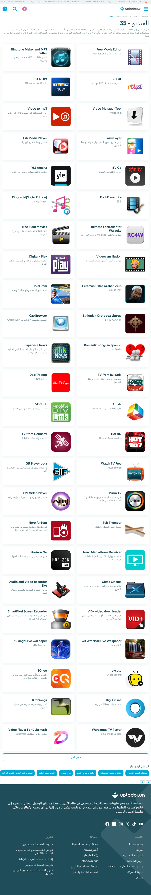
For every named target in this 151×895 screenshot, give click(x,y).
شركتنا (139, 850)
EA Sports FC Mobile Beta (73, 2)
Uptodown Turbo (84, 866)
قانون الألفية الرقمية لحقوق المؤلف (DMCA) (33, 872)
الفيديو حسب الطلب (47, 773)
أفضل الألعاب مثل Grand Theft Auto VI (100, 2)
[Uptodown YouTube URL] (140, 824)
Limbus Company (123, 2)
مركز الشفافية (135, 861)
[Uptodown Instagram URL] (120, 824)
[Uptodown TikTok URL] (134, 824)
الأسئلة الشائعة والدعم (85, 872)
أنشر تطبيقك (90, 850)
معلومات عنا (136, 844)
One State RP (137, 2)
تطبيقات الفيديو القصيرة (137, 773)
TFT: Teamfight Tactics (53, 2)
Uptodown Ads (89, 861)
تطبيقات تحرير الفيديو (85, 773)
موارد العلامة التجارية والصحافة (125, 866)
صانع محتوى (66, 773)
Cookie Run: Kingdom (16, 2)
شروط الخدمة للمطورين (39, 865)
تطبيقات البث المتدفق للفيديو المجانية (17, 773)
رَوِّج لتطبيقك (91, 855)
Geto (3, 2)
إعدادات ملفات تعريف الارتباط (35, 859)
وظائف (139, 877)
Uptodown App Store (85, 844)
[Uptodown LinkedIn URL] (114, 824)
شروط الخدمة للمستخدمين (37, 844)
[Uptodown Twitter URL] (127, 824)
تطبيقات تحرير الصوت (34, 2)
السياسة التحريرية (133, 855)
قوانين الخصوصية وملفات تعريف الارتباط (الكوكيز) (34, 851)
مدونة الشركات (134, 872)
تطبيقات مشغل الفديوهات (111, 773)
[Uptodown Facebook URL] (107, 824)
